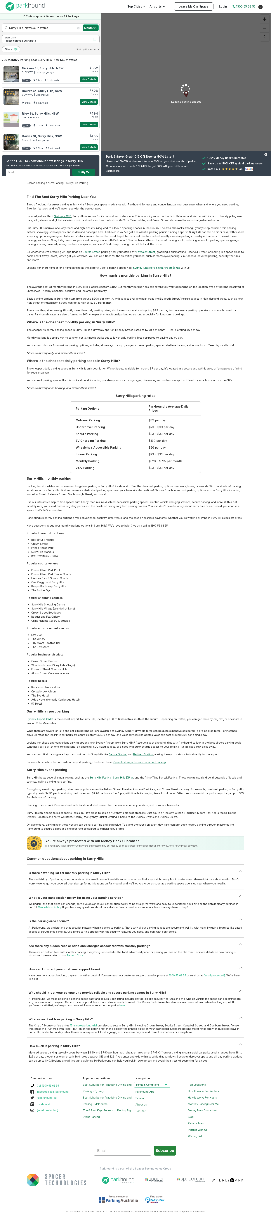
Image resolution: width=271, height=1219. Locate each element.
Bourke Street (91, 251)
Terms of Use (75, 955)
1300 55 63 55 (246, 6)
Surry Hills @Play (123, 777)
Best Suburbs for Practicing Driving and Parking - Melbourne (107, 1101)
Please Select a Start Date (20, 40)
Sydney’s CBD (62, 216)
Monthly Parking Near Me (203, 1104)
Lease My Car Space (194, 6)
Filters (8, 49)
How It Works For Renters (203, 1091)
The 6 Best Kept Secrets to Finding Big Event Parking (107, 1113)
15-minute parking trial (83, 1025)
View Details (89, 79)
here (122, 1005)
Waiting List (195, 1136)
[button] (88, 49)
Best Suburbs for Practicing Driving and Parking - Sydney (107, 1088)
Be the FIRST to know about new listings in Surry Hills (44, 161)
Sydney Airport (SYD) (40, 719)
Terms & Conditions (147, 1084)
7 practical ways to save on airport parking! (139, 762)
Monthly (89, 27)
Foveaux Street (145, 251)
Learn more (112, 170)
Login (223, 6)
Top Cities (134, 6)
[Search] (5, 28)
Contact (141, 1111)
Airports (156, 6)
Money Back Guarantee (202, 1110)
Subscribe (165, 1150)
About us (141, 1104)
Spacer (186, 1211)
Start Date (10, 37)
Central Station (118, 754)
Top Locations (197, 1084)
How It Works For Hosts (202, 1097)
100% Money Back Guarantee (226, 157)
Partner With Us (197, 1129)
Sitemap (140, 1098)
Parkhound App (145, 1091)
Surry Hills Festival (100, 777)
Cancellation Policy (49, 907)
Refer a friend (196, 1123)
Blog (191, 1116)
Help (260, 7)
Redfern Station (143, 754)
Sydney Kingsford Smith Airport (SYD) (156, 267)
